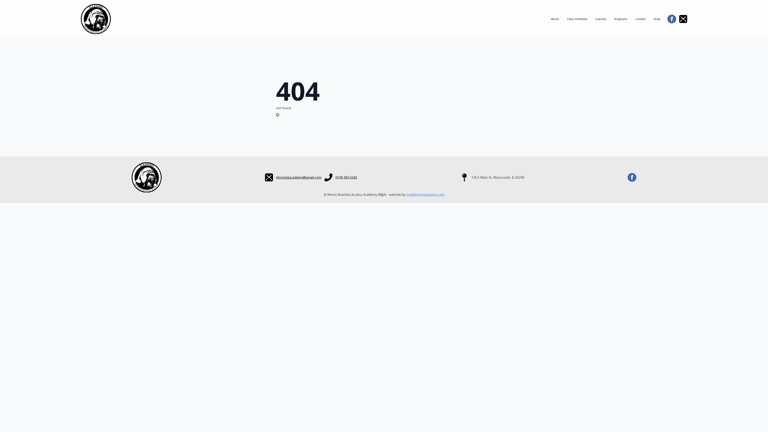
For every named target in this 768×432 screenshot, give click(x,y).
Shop (657, 19)
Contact (640, 19)
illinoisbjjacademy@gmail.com (298, 177)
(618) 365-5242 (346, 177)
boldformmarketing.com (425, 194)
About (555, 19)
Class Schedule (577, 19)
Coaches (600, 19)
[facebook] (671, 19)
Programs (620, 19)
